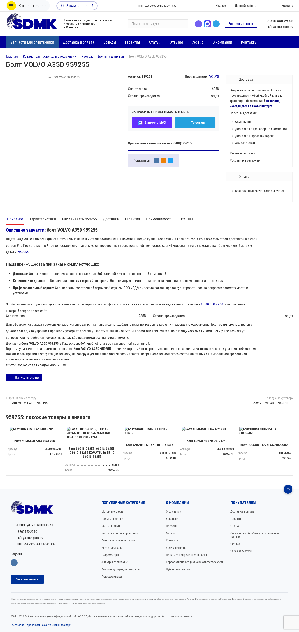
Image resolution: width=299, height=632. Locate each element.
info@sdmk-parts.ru (280, 26)
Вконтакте (14, 562)
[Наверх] (288, 489)
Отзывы (186, 219)
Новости (171, 526)
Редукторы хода (112, 547)
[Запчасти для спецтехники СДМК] (32, 24)
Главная (12, 56)
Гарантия (132, 219)
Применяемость (160, 219)
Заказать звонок (241, 24)
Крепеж (87, 56)
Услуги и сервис (176, 547)
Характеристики (42, 219)
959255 (23, 252)
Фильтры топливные (114, 562)
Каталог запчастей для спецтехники (49, 56)
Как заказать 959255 (79, 219)
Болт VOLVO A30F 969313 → (272, 403)
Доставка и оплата (242, 511)
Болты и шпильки (111, 56)
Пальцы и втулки (112, 518)
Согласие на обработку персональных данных (254, 534)
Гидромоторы (110, 555)
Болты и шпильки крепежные (120, 533)
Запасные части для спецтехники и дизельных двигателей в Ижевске (88, 23)
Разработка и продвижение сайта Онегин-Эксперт (41, 625)
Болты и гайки (110, 526)
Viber (198, 23)
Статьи (234, 526)
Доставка (111, 219)
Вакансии (172, 518)
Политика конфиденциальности (186, 555)
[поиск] (183, 24)
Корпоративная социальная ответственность (195, 562)
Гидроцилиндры (111, 576)
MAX (207, 23)
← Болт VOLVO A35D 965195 (27, 403)
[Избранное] (267, 5)
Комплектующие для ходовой (120, 569)
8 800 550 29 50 (280, 21)
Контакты (172, 540)
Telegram (216, 23)
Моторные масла (112, 511)
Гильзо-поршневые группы (118, 540)
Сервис (235, 544)
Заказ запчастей (241, 551)
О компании (173, 511)
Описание (15, 219)
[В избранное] (59, 429)
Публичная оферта (178, 569)
